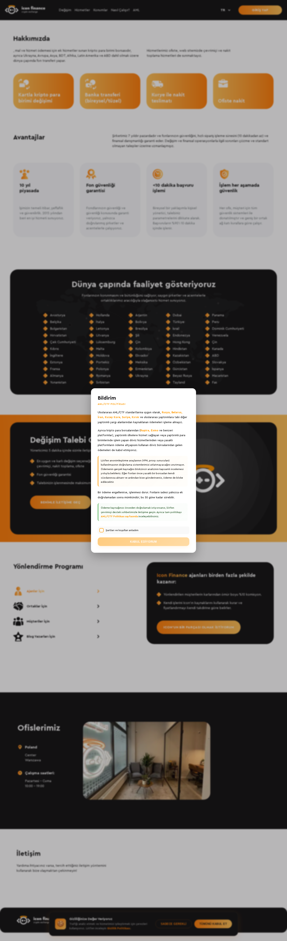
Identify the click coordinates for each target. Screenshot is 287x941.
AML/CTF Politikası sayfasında (119, 516)
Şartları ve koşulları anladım (122, 530)
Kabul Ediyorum (143, 541)
